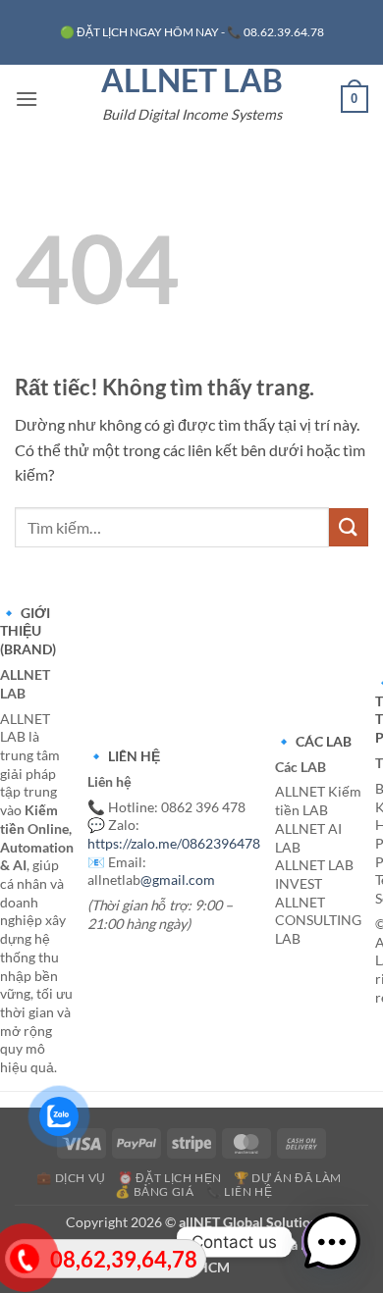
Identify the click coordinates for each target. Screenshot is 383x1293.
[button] (26, 99)
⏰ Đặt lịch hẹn (170, 1177)
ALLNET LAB (192, 80)
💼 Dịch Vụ (71, 1177)
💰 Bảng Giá (154, 1191)
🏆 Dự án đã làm (288, 1177)
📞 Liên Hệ (239, 1191)
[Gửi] (348, 527)
